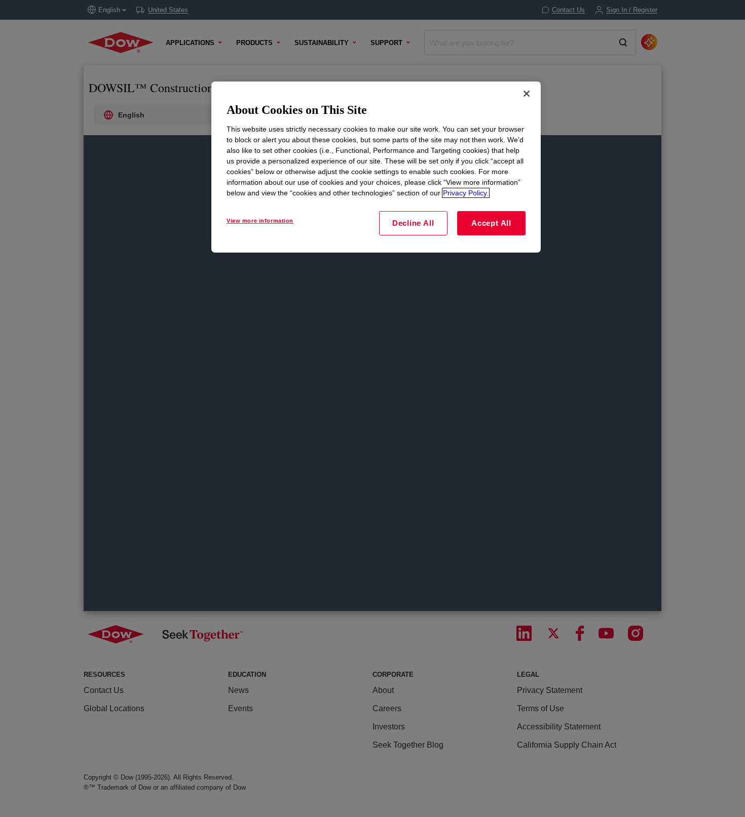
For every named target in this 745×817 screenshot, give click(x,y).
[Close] (526, 94)
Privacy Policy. (466, 193)
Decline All (413, 223)
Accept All (491, 223)
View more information (260, 221)
